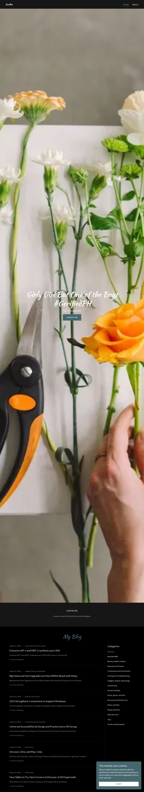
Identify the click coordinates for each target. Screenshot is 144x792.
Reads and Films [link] (113, 710)
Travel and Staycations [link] (116, 724)
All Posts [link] (110, 652)
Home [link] (126, 4)
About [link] (135, 4)
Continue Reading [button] (16, 659)
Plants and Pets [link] (113, 705)
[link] (9, 4)
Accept (119, 784)
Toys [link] (109, 719)
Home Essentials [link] (113, 690)
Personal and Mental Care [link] (117, 700)
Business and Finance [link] (115, 666)
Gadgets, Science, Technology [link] (118, 681)
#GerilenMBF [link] (112, 656)
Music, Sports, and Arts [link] (116, 695)
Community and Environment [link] (118, 671)
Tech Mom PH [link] (112, 714)
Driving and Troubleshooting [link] (118, 676)
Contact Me (72, 317)
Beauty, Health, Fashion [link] (116, 661)
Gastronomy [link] (112, 685)
